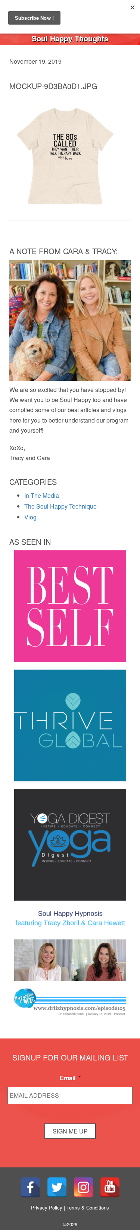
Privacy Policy (46, 1207)
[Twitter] (57, 1187)
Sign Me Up (70, 1131)
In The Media (41, 495)
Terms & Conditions (87, 1207)
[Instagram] (83, 1187)
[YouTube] (110, 1187)
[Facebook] (30, 1187)
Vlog (30, 517)
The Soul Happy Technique (60, 506)
